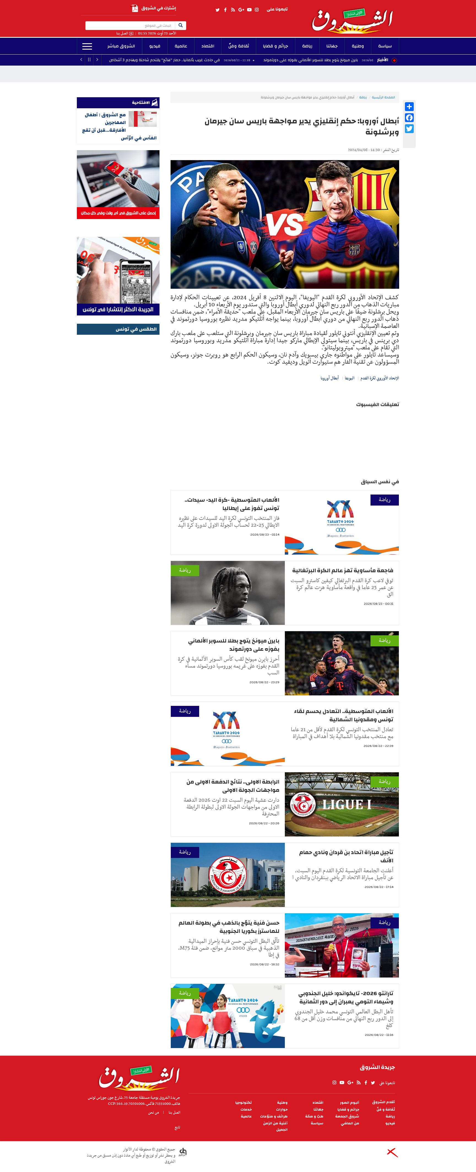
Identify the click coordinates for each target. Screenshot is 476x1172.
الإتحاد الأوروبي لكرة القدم (380, 378)
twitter (218, 10)
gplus (241, 10)
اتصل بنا (122, 33)
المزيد (87, 46)
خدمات (246, 1109)
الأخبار (382, 60)
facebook (225, 10)
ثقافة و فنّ (386, 1109)
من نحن (153, 1112)
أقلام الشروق (383, 1102)
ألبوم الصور (349, 1103)
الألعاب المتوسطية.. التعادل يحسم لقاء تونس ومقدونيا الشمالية (343, 715)
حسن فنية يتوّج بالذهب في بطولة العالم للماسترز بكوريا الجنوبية (228, 927)
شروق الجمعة (347, 1116)
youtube (249, 10)
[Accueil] (137, 1076)
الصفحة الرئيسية (383, 97)
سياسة (385, 46)
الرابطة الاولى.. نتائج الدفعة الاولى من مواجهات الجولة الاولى (232, 786)
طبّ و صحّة (314, 1116)
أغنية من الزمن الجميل (275, 1126)
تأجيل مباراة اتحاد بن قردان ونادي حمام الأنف (346, 856)
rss (232, 10)
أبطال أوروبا (330, 378)
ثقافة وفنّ (238, 46)
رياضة (307, 46)
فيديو (155, 46)
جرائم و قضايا (275, 46)
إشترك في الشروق (158, 8)
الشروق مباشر (121, 46)
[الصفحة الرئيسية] (354, 17)
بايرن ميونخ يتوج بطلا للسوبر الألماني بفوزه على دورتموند (366, 60)
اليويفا (350, 378)
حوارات (282, 1109)
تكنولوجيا (243, 1103)
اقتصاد (207, 46)
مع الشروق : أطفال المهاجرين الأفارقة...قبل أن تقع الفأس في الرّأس (119, 126)
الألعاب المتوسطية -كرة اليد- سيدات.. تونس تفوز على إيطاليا (232, 504)
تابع (177, 1127)
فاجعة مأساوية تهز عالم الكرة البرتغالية (342, 570)
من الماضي (350, 1123)
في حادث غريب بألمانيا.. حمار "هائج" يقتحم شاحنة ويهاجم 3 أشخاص (220, 60)
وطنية (358, 46)
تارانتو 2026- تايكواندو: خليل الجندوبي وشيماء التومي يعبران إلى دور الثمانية (345, 997)
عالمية (181, 46)
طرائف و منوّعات (274, 1116)
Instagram (256, 10)
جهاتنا (332, 46)
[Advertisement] (118, 419)
